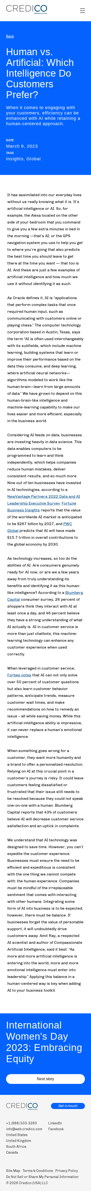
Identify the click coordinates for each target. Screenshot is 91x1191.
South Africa (16, 1147)
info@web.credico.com (24, 1129)
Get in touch (67, 1106)
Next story (45, 1079)
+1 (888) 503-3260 (21, 1123)
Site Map (13, 1171)
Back (10, 36)
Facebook (56, 1129)
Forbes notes (19, 675)
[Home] (26, 9)
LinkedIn (55, 1123)
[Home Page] (45, 1107)
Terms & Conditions (38, 1171)
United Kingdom (18, 1141)
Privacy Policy (66, 1171)
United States (16, 1135)
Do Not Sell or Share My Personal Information (42, 1177)
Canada (12, 1152)
